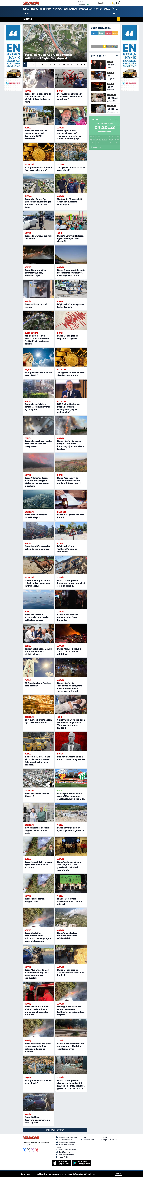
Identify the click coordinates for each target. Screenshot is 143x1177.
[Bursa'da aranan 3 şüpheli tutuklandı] (38, 220)
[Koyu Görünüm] (116, 9)
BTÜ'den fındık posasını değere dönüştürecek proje (37, 830)
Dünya (110, 61)
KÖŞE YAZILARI (86, 9)
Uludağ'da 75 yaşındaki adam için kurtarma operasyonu (69, 202)
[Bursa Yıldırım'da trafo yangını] (38, 289)
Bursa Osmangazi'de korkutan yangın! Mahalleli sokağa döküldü (71, 583)
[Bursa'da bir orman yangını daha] (38, 883)
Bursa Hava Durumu (66, 1140)
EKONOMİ (111, 95)
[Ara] (113, 9)
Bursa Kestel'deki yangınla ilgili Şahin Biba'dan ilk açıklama (38, 864)
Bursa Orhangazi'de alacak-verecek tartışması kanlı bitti (70, 972)
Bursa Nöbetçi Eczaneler (68, 1137)
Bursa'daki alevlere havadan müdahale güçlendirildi (67, 936)
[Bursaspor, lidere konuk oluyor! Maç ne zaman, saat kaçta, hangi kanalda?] (71, 778)
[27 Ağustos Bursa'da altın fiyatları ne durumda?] (38, 152)
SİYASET (98, 9)
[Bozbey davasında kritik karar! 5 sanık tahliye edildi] (71, 741)
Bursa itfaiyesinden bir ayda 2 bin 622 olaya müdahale (69, 651)
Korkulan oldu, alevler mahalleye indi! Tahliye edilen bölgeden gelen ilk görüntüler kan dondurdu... (112, 88)
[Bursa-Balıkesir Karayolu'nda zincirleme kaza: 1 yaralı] (38, 1102)
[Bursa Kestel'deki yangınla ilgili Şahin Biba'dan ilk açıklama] (38, 846)
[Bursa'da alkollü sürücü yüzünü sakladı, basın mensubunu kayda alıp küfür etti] (38, 991)
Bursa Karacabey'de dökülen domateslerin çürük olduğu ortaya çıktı (70, 480)
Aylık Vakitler (97, 147)
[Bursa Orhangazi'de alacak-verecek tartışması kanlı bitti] (71, 954)
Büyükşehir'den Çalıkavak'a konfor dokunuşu (67, 549)
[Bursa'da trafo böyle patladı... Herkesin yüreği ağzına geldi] (38, 389)
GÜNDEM (57, 9)
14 (81, 64)
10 (63, 64)
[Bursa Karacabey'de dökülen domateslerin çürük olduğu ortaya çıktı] (71, 462)
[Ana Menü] (113, 13)
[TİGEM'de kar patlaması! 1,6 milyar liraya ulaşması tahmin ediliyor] (38, 565)
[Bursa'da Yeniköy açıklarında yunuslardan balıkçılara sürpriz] (38, 599)
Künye (85, 1137)
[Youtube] (36, 1150)
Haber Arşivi (63, 1157)
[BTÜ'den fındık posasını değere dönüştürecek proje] (38, 812)
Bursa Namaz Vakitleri (67, 1142)
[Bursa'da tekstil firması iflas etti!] (38, 778)
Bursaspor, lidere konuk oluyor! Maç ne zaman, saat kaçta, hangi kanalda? (71, 796)
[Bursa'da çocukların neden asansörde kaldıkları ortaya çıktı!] (38, 425)
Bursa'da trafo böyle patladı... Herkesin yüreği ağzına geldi (38, 407)
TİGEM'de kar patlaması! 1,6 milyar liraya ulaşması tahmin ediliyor (37, 583)
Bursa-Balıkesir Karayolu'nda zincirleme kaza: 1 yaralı (37, 1120)
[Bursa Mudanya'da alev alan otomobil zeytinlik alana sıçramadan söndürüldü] (38, 954)
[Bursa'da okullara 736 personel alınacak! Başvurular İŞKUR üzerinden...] (38, 115)
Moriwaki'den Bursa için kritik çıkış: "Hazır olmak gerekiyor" (69, 96)
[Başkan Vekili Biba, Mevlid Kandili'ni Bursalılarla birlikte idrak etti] (38, 633)
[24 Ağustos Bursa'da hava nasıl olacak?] (38, 1065)
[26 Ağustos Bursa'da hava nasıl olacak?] (38, 357)
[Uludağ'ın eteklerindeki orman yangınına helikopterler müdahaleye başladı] (71, 991)
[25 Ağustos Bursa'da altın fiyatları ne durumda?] (38, 704)
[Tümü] (117, 56)
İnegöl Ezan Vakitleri (110, 1140)
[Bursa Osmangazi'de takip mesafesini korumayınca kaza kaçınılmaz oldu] (71, 254)
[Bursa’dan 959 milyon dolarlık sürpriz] (38, 499)
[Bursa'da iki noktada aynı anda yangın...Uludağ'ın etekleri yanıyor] (71, 1028)
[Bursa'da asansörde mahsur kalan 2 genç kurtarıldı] (71, 599)
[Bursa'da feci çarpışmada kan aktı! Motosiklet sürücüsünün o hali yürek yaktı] (38, 78)
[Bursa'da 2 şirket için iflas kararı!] (71, 499)
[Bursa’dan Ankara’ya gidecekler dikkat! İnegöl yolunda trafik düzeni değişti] (38, 183)
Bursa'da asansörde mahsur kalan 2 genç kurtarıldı (68, 617)
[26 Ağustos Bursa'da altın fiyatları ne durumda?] (71, 357)
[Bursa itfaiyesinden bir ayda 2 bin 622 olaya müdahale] (71, 633)
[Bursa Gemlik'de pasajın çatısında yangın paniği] (38, 531)
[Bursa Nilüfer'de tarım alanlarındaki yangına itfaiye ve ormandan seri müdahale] (38, 462)
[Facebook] (24, 1150)
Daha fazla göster (55, 1130)
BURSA (26, 9)
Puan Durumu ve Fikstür (67, 1149)
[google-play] (81, 1163)
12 (72, 64)
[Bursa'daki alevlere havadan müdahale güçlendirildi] (71, 917)
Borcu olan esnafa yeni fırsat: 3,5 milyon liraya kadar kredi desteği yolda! (112, 110)
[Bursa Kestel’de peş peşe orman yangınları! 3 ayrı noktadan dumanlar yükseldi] (38, 1028)
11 (68, 64)
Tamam (118, 1173)
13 (76, 64)
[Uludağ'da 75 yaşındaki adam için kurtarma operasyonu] (71, 183)
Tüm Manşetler (64, 1152)
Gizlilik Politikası (88, 1140)
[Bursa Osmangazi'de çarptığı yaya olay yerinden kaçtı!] (38, 254)
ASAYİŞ (110, 83)
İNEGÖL (34, 9)
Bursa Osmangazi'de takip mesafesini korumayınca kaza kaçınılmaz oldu (71, 273)
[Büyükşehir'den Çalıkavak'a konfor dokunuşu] (71, 531)
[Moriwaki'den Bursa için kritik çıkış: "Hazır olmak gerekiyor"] (71, 78)
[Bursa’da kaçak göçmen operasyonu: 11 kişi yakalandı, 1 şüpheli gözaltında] (71, 846)
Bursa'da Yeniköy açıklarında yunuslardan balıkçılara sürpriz (37, 617)
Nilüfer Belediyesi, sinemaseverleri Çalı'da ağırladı (69, 901)
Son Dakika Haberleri (66, 1154)
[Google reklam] (13, 58)
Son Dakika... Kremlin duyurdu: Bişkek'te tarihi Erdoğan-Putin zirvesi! (112, 66)
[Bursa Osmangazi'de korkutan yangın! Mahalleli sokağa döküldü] (71, 565)
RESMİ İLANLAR (70, 9)
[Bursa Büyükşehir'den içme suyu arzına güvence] (71, 812)
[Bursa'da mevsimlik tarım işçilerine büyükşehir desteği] (71, 220)
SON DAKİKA (45, 9)
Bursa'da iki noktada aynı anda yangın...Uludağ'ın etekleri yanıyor (70, 1046)
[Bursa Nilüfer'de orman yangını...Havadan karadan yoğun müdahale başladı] (71, 425)
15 (85, 64)
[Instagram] (32, 1150)
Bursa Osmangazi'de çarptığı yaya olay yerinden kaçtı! (35, 273)
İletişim (105, 1137)
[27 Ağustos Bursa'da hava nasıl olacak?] (71, 152)
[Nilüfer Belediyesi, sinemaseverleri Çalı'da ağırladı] (71, 883)
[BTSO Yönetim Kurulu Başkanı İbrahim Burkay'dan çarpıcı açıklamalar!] (71, 389)
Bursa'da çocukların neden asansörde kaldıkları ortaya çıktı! (38, 444)
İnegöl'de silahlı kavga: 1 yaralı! (112, 77)
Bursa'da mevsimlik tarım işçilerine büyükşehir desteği (70, 238)
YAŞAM (107, 9)
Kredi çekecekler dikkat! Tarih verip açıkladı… (112, 99)
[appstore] (62, 1163)
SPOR (26, 14)
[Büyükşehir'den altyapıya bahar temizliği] (71, 289)
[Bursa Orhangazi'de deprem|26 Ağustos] (71, 320)
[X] (28, 1150)
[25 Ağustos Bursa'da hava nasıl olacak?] (38, 667)
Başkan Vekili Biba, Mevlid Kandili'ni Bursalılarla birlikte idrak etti (38, 651)
